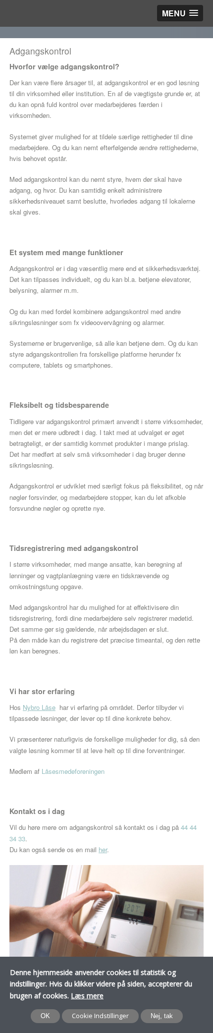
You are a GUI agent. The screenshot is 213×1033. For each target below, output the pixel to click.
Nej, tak (162, 1016)
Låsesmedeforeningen (73, 771)
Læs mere (87, 995)
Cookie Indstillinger (100, 1015)
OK (45, 1016)
